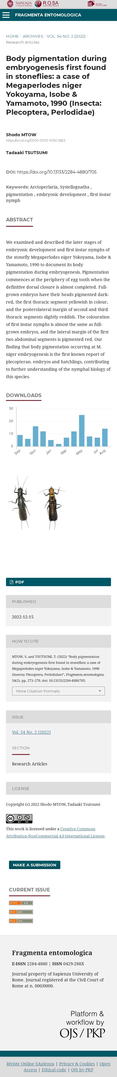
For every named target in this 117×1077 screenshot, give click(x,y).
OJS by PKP (82, 1070)
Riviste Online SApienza (30, 1064)
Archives (33, 36)
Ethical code (54, 1070)
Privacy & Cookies (77, 1064)
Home (12, 36)
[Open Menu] (6, 15)
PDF (19, 582)
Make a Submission (34, 864)
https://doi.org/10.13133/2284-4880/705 (57, 172)
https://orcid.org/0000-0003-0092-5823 (35, 141)
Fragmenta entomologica (48, 15)
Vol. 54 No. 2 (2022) (66, 36)
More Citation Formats (38, 691)
